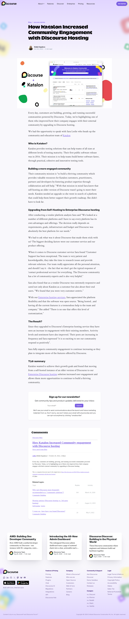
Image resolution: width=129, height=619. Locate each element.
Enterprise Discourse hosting (42, 374)
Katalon (66, 135)
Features (50, 4)
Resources (91, 4)
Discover (60, 4)
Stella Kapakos (39, 47)
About (40, 4)
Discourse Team (19, 552)
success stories (39, 22)
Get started (122, 4)
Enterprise (71, 4)
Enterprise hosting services (51, 297)
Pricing (80, 4)
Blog (29, 22)
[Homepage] (9, 3)
